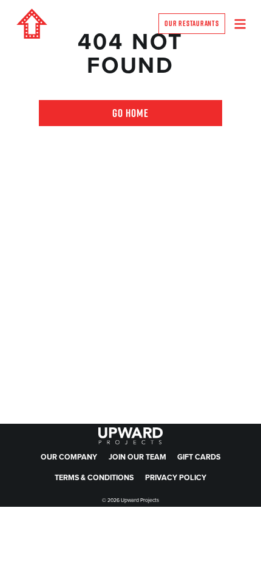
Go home (130, 113)
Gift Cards (198, 457)
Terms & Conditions (94, 478)
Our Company (69, 457)
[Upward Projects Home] (31, 23)
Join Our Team (137, 457)
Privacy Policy (175, 478)
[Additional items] (240, 24)
